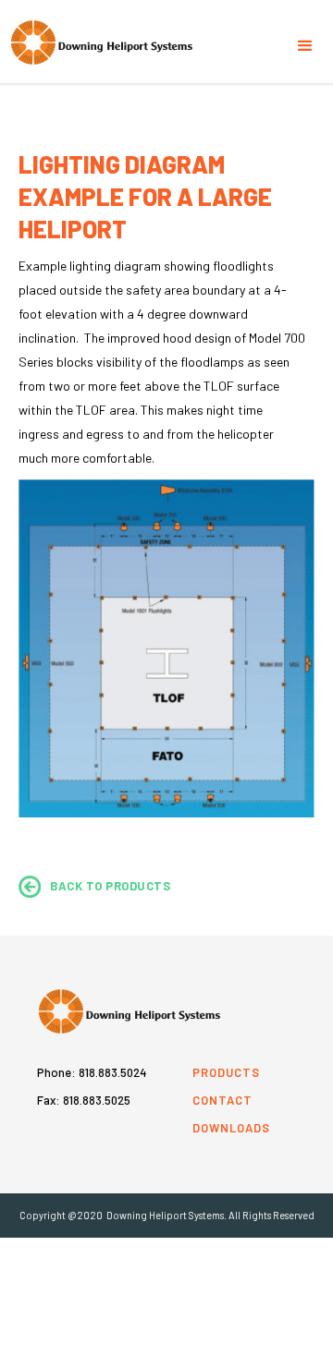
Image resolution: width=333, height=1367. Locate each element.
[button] (305, 37)
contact (222, 1100)
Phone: (92, 1072)
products (226, 1072)
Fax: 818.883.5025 (83, 1100)
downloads (231, 1127)
